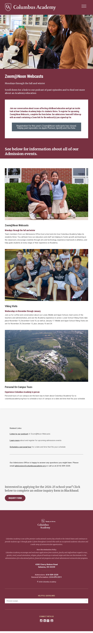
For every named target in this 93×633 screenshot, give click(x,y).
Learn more (15, 440)
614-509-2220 (52, 575)
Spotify (59, 128)
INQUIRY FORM (15, 498)
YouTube (71, 128)
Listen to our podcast (19, 434)
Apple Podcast (48, 128)
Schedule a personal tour (20, 447)
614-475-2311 (55, 577)
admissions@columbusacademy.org (30, 466)
